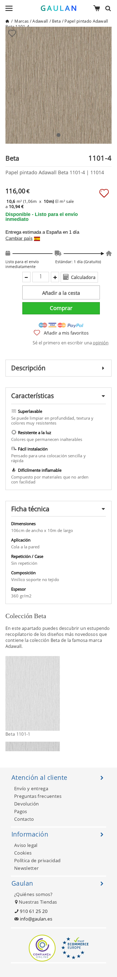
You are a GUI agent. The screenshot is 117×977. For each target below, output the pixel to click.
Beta (56, 21)
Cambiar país (19, 238)
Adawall (40, 21)
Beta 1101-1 (17, 734)
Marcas (21, 21)
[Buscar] (110, 8)
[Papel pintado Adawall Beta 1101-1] (56, 693)
